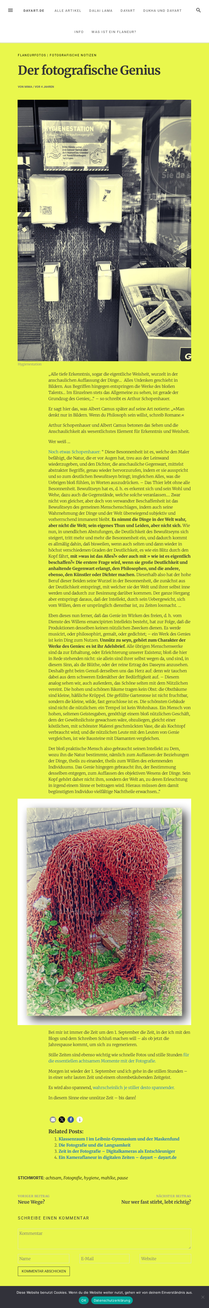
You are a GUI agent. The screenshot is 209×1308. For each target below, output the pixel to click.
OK (83, 1300)
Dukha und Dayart (162, 11)
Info (79, 32)
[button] (53, 1119)
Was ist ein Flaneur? (114, 32)
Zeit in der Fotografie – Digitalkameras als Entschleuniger (117, 1151)
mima (28, 87)
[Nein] (202, 1297)
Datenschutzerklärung (112, 1300)
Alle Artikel (68, 11)
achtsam (53, 1177)
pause (122, 1177)
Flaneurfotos (32, 55)
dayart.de (33, 11)
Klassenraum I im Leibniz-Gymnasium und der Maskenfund (119, 1138)
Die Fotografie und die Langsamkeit (94, 1145)
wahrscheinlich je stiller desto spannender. (133, 1087)
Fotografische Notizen (73, 55)
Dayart (128, 11)
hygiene (91, 1177)
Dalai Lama (101, 11)
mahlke (108, 1177)
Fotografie (72, 1177)
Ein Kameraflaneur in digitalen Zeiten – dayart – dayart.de (118, 1157)
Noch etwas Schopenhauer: (74, 451)
